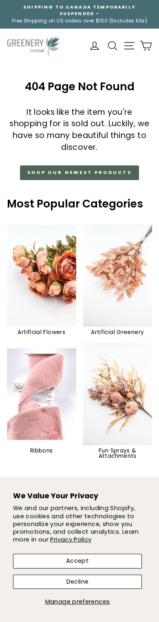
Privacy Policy (70, 539)
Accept (77, 561)
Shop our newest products (79, 172)
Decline (77, 581)
